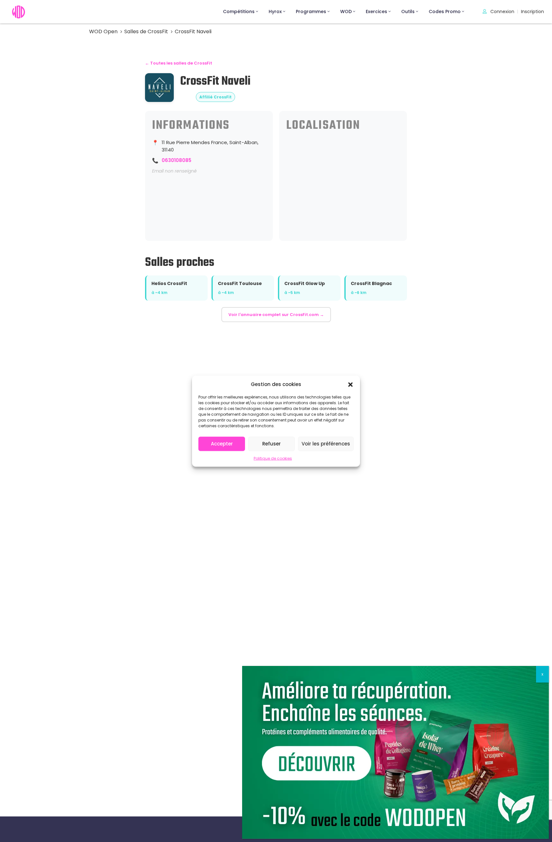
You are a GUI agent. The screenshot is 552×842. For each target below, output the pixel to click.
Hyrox (275, 11)
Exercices (376, 11)
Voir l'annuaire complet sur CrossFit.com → (276, 315)
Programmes (311, 11)
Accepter (222, 443)
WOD (346, 11)
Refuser (271, 443)
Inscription (532, 11)
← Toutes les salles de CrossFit (178, 63)
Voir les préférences (326, 443)
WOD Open (103, 31)
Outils (408, 11)
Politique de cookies (273, 458)
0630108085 (176, 160)
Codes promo (445, 11)
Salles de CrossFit (146, 31)
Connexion (501, 11)
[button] (350, 384)
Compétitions (239, 11)
